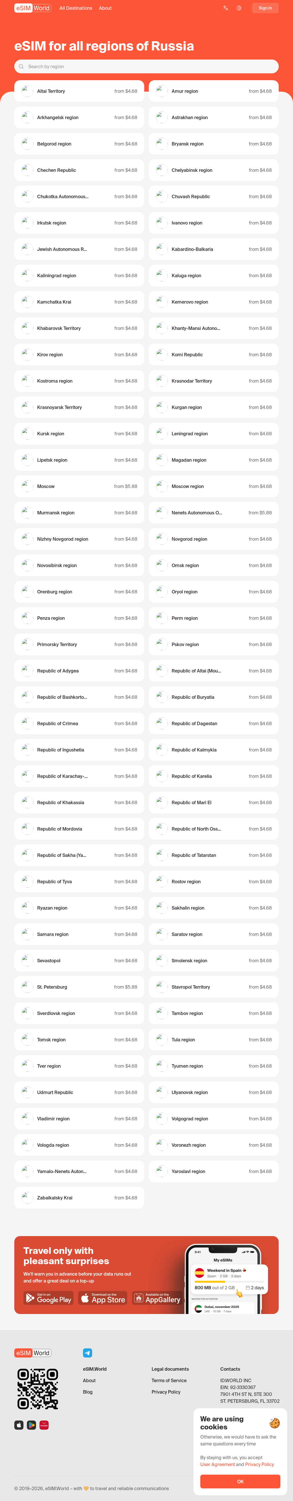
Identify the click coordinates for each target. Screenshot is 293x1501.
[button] (76, 8)
